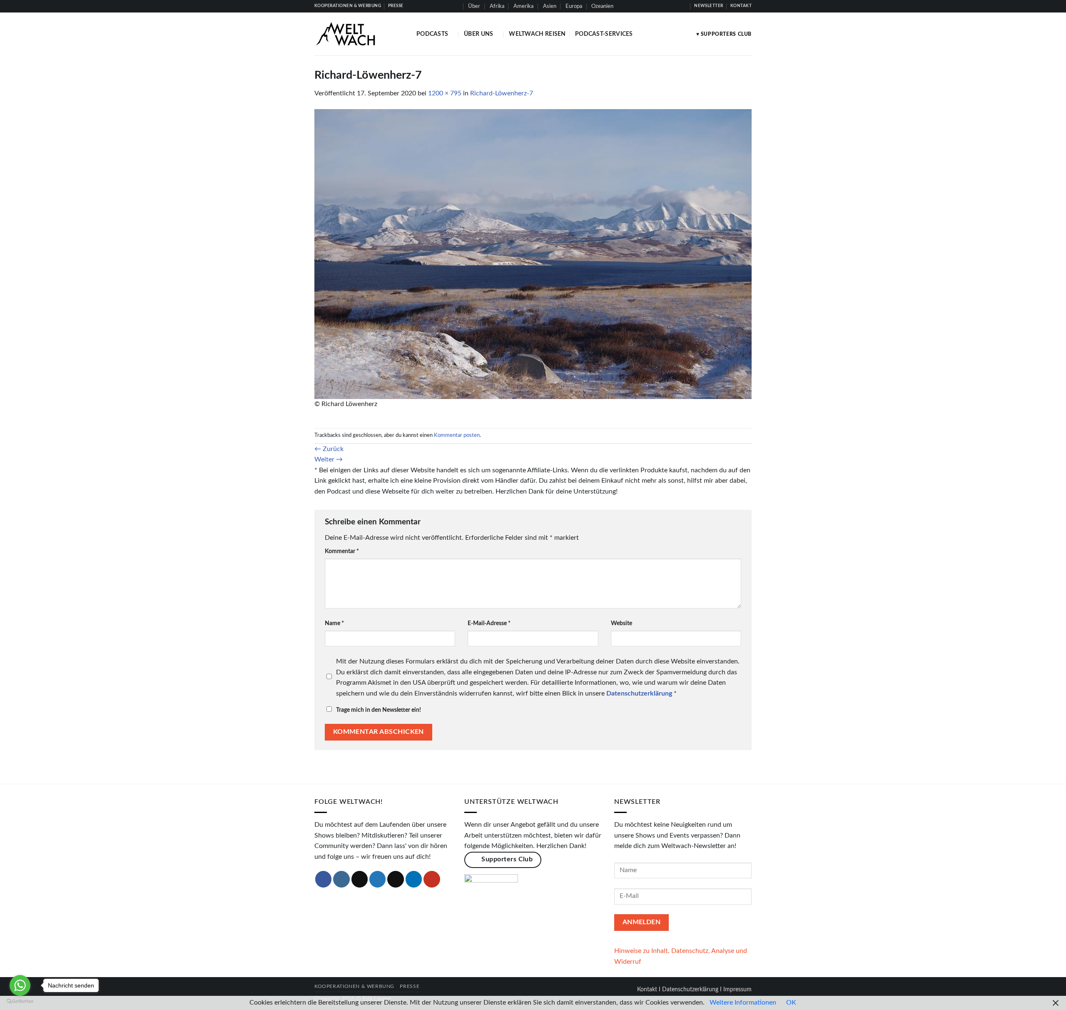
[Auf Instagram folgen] (651, 6)
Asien (549, 6)
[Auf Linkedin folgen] (674, 6)
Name (334, 623)
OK (791, 1002)
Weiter (328, 459)
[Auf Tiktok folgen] (659, 6)
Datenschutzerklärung (690, 989)
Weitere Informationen (743, 1002)
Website (621, 623)
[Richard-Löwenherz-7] (533, 253)
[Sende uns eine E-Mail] (395, 879)
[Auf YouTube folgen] (683, 6)
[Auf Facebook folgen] (643, 6)
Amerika (523, 6)
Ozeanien (602, 6)
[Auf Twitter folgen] (667, 6)
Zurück (329, 449)
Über (474, 6)
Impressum (737, 989)
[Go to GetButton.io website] (20, 1001)
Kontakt (647, 989)
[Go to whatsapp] (20, 985)
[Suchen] (456, 6)
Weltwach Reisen (537, 34)
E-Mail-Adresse (489, 623)
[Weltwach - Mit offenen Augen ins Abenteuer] (359, 33)
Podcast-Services (604, 34)
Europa (573, 6)
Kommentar (342, 551)
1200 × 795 (444, 93)
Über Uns (478, 34)
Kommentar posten (457, 435)
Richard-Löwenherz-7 (501, 93)
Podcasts (432, 34)
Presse (409, 986)
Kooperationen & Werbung (354, 986)
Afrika (497, 6)
